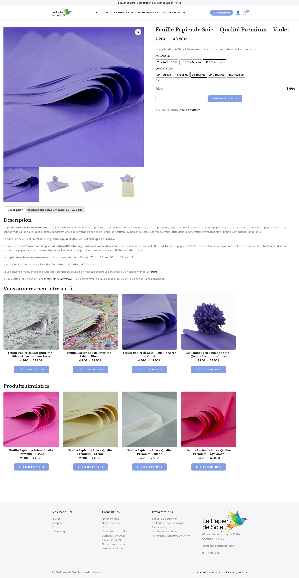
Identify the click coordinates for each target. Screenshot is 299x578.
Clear (158, 80)
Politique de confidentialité (168, 523)
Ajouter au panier (225, 98)
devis (154, 272)
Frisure (56, 527)
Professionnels (148, 12)
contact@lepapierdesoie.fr (218, 546)
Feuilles (56, 518)
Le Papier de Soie (123, 12)
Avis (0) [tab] (77, 210)
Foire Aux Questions (114, 548)
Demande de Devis (113, 535)
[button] (138, 32)
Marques (107, 527)
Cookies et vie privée (164, 531)
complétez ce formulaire (58, 279)
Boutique (102, 12)
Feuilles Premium (190, 109)
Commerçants (111, 523)
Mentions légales (162, 527)
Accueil (201, 572)
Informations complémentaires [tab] (48, 210)
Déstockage (59, 531)
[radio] (167, 62)
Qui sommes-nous (113, 544)
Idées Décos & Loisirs (114, 531)
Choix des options (31, 369)
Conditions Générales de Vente (171, 535)
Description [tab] (15, 210)
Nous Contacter (174, 12)
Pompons (57, 523)
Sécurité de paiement (165, 518)
